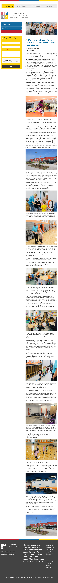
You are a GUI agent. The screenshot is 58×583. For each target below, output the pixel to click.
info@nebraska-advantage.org (8, 554)
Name (4, 41)
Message (5, 50)
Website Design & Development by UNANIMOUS (41, 577)
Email (4, 45)
